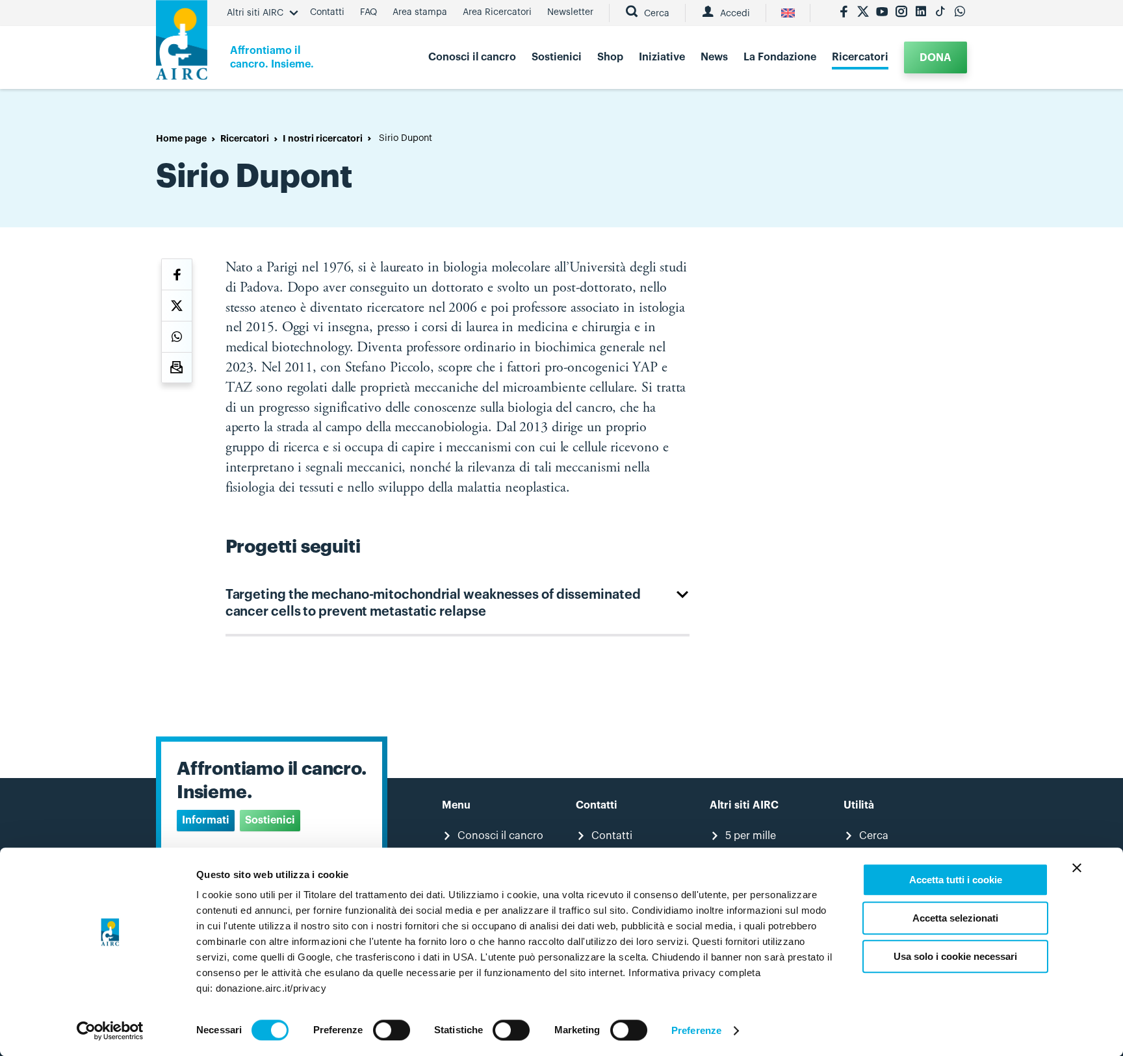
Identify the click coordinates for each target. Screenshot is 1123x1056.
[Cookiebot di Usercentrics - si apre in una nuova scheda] (110, 1030)
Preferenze (696, 1030)
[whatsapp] (960, 13)
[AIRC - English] (788, 13)
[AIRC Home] (181, 44)
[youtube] (882, 13)
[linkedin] (921, 13)
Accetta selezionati (955, 918)
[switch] (391, 1030)
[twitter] (863, 13)
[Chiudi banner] (1076, 867)
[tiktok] (940, 13)
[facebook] (843, 13)
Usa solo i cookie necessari (955, 956)
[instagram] (901, 13)
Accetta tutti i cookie (955, 879)
